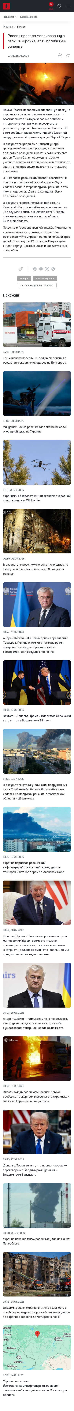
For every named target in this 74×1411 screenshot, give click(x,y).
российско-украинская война (37, 285)
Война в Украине (45, 279)
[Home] (6, 6)
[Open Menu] (68, 6)
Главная (8, 26)
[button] (10, 16)
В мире (24, 279)
